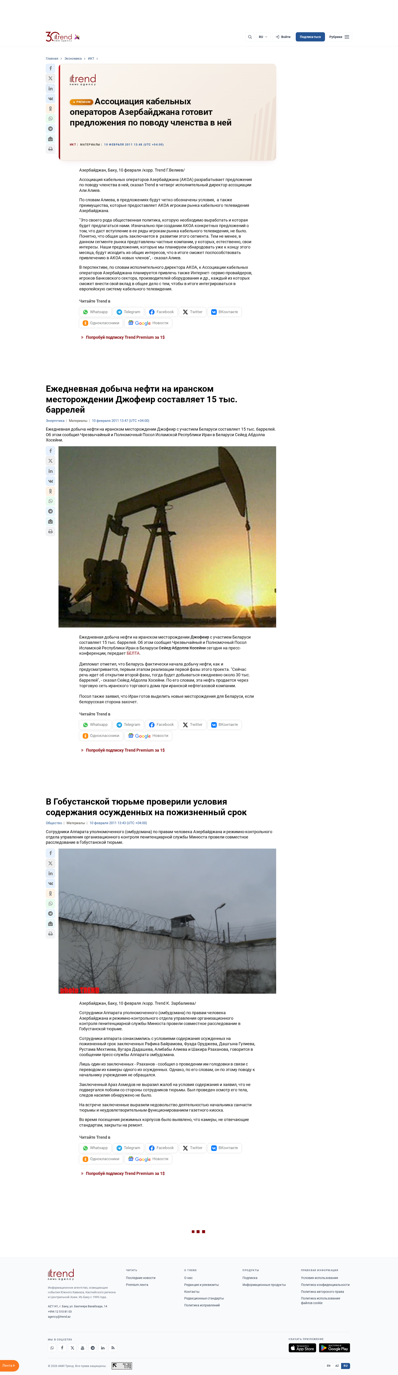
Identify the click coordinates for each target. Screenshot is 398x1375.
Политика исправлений (202, 1305)
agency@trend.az (59, 1316)
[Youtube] (82, 1348)
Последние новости (140, 1278)
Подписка (250, 1278)
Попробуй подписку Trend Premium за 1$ (125, 337)
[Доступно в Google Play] (334, 1347)
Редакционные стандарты (204, 1298)
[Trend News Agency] (61, 1274)
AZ (337, 1365)
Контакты (191, 1291)
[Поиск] (250, 36)
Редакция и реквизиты (201, 1285)
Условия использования (319, 1278)
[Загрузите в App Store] (302, 1347)
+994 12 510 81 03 (60, 1311)
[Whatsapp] (52, 1348)
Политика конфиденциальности (325, 1285)
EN (329, 1365)
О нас (188, 1278)
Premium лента (137, 1285)
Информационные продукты (264, 1285)
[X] (72, 1348)
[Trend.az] (63, 37)
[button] (50, 68)
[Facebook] (62, 1348)
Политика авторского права (322, 1291)
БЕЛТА (133, 653)
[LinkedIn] (103, 1348)
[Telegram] (92, 1348)
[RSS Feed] (113, 1348)
